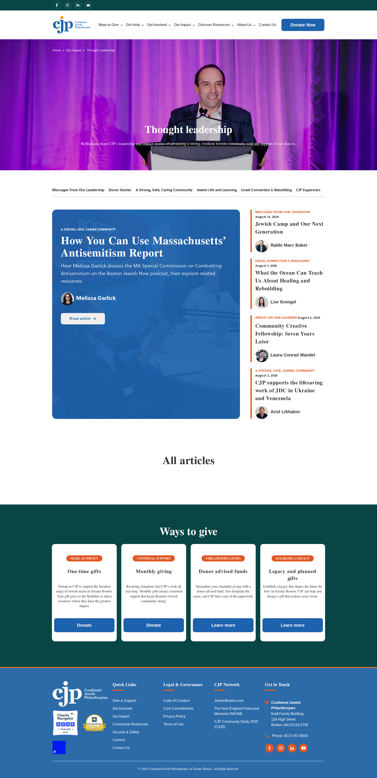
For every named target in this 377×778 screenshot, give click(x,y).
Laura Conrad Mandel (293, 355)
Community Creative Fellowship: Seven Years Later (285, 333)
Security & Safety (126, 732)
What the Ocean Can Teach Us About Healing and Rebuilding (289, 280)
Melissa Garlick (96, 298)
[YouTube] (303, 748)
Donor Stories (120, 189)
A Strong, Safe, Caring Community (164, 189)
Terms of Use (173, 724)
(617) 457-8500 (296, 736)
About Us (244, 25)
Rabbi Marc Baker (289, 245)
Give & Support (124, 700)
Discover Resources (214, 25)
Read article (80, 318)
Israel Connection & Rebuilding (266, 189)
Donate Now (302, 24)
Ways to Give (108, 25)
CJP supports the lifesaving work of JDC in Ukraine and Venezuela (289, 390)
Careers (119, 740)
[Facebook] (269, 748)
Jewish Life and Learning (217, 189)
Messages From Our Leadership (78, 189)
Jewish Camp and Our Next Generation (289, 228)
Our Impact (182, 25)
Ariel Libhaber (285, 411)
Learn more (223, 625)
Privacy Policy (174, 716)
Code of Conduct (176, 700)
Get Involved (157, 25)
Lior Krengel (283, 301)
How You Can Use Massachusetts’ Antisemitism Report (143, 246)
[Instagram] (280, 748)
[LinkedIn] (292, 748)
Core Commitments (178, 708)
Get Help (133, 25)
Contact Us (267, 25)
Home (57, 50)
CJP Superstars (308, 189)
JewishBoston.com (228, 700)
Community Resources (130, 724)
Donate (84, 625)
